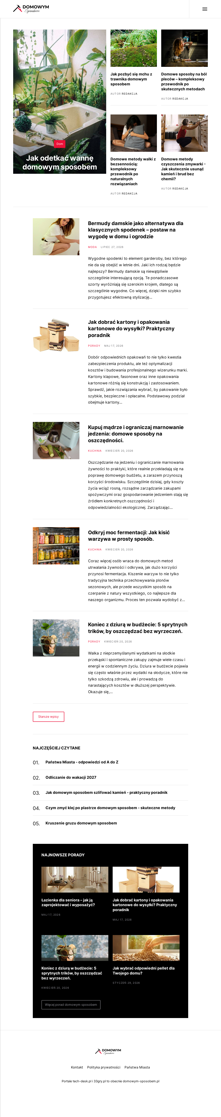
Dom (60, 144)
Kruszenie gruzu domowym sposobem (81, 823)
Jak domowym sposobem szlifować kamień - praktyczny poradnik (106, 792)
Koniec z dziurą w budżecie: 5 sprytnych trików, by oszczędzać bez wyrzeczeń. (138, 627)
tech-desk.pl (82, 1081)
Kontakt (77, 1067)
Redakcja (65, 180)
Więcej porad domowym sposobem (71, 1005)
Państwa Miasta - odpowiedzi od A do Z (82, 762)
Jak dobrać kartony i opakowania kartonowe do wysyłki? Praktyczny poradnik (131, 328)
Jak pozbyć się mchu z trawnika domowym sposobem (131, 79)
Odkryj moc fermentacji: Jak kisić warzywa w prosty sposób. (129, 535)
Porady (94, 345)
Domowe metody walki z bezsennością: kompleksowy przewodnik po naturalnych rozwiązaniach (133, 171)
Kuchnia (95, 450)
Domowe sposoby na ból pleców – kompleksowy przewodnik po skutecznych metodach (184, 81)
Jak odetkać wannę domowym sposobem (59, 162)
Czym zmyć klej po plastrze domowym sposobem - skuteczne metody (110, 807)
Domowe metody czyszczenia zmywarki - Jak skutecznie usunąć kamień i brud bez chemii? (183, 169)
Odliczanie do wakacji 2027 (71, 777)
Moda (92, 247)
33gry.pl (100, 1081)
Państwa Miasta (137, 1067)
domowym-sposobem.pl (141, 1081)
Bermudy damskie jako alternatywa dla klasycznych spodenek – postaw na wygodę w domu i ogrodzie (135, 230)
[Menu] (198, 9)
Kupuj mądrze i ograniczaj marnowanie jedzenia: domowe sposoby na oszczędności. (136, 433)
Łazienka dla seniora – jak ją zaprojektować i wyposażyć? (68, 902)
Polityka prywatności (103, 1067)
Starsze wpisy (48, 717)
